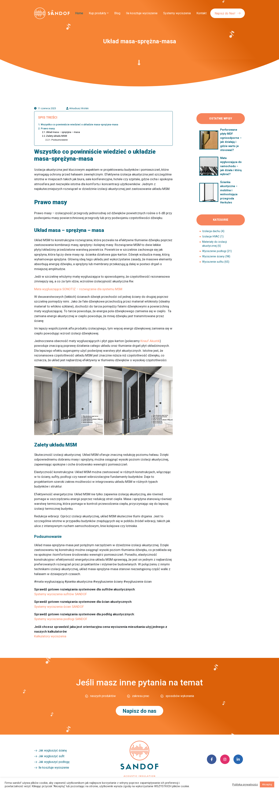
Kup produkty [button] (97, 13)
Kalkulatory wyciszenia (50, 636)
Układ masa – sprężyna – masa (63, 132)
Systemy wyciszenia (177, 13)
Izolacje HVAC (210, 236)
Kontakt (201, 13)
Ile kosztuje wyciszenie (142, 13)
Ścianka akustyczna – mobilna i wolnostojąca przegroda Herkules (228, 192)
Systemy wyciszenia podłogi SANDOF (60, 619)
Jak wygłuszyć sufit (51, 756)
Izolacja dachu (211, 231)
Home (79, 13)
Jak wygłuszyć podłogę (54, 762)
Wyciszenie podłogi (214, 251)
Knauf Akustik (150, 341)
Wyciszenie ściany (213, 256)
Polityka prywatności (245, 784)
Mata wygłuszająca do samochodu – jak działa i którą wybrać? (231, 166)
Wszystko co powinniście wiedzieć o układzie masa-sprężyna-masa (79, 124)
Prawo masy (48, 128)
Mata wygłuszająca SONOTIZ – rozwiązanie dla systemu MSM (78, 289)
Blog (117, 13)
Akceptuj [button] (267, 784)
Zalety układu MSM (56, 136)
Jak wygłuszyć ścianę (53, 750)
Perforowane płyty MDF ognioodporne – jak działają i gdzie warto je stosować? (231, 140)
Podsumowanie (59, 139)
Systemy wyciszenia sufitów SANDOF (60, 594)
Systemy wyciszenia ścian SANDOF (59, 606)
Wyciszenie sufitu (213, 261)
